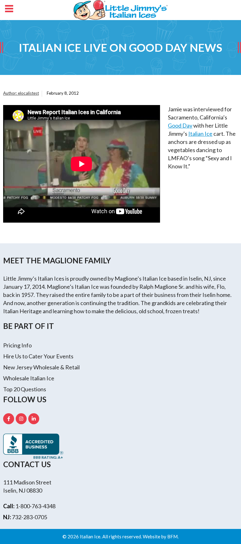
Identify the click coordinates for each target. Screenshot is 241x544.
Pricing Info (17, 345)
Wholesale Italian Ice (28, 378)
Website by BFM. (161, 536)
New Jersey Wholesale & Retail (41, 367)
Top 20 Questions (24, 389)
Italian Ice (200, 133)
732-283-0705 (29, 517)
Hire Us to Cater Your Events (38, 356)
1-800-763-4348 (35, 506)
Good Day (180, 125)
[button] (8, 9)
